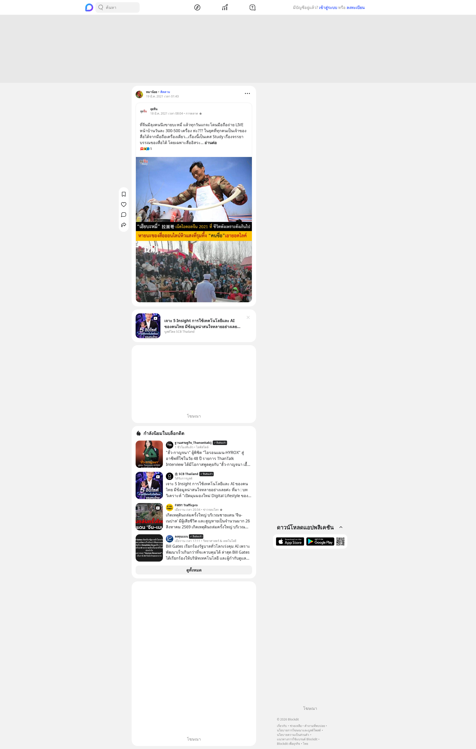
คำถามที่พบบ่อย (314, 726)
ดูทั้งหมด (194, 570)
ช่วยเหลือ (296, 726)
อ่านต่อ (211, 142)
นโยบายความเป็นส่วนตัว (293, 735)
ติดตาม (165, 92)
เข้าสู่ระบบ (328, 7)
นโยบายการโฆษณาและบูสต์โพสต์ (299, 730)
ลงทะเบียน (356, 7)
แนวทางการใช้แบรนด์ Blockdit (297, 739)
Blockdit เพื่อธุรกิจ (288, 744)
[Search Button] (100, 7)
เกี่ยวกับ (282, 726)
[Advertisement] (238, 49)
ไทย (305, 744)
